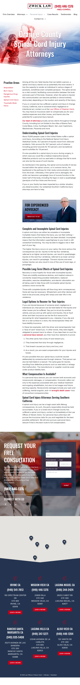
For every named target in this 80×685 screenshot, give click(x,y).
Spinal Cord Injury (11, 100)
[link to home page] (40, 7)
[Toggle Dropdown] (27, 14)
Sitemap (46, 675)
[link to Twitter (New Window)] (10, 504)
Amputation (8, 88)
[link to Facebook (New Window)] (5, 504)
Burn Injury (8, 91)
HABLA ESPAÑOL (64, 9)
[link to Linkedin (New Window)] (15, 504)
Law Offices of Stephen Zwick (62, 109)
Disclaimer (54, 675)
